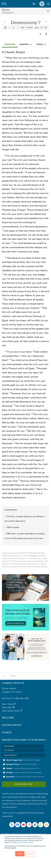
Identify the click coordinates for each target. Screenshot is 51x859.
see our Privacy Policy (25, 842)
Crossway (33, 556)
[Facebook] (17, 824)
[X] (12, 824)
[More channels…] (46, 824)
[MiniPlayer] (45, 27)
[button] (46, 34)
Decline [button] (31, 854)
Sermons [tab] (25, 44)
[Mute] (41, 27)
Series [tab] (40, 44)
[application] (25, 27)
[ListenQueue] (5, 27)
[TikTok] (35, 824)
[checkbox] (23, 768)
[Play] (13, 27)
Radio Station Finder (11, 711)
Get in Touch (7, 704)
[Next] (18, 27)
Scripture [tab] (9, 44)
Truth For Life (4, 3)
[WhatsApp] (40, 824)
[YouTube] (23, 824)
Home (12, 676)
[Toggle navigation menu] (48, 3)
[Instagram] (29, 824)
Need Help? (7, 707)
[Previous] (9, 27)
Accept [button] (19, 854)
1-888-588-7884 (21, 698)
